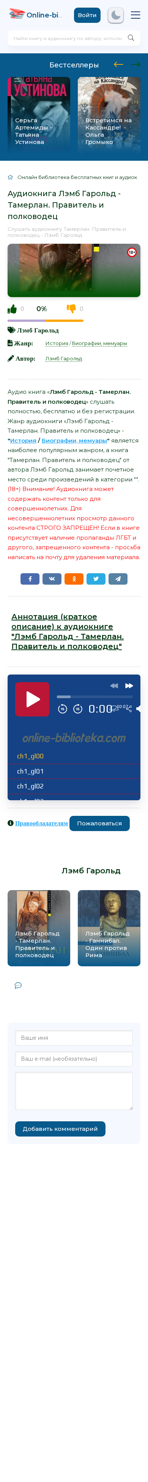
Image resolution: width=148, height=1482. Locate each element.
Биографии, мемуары (99, 343)
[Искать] (130, 38)
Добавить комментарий (60, 1128)
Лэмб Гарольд (38, 330)
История (57, 343)
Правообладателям (41, 823)
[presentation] (118, 63)
